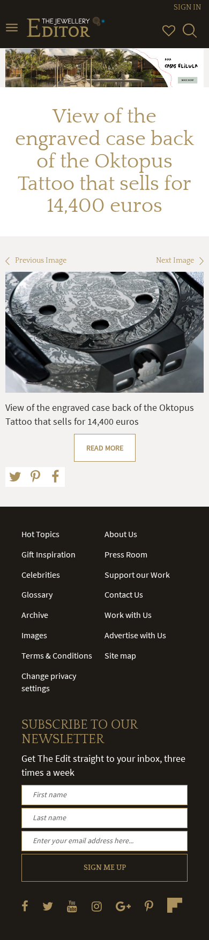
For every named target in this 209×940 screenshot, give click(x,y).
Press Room (125, 554)
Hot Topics (40, 534)
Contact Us (123, 594)
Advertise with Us (135, 635)
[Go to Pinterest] (149, 906)
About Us (120, 534)
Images (34, 635)
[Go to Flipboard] (174, 905)
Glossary (37, 594)
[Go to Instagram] (97, 906)
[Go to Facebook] (24, 906)
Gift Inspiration (48, 554)
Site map (120, 655)
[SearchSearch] (189, 35)
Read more (104, 448)
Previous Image (40, 260)
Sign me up (105, 867)
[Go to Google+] (123, 906)
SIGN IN (187, 7)
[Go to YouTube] (72, 906)
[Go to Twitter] (47, 906)
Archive (34, 614)
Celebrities (40, 574)
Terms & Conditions (56, 655)
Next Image (175, 260)
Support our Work (137, 574)
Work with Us (128, 614)
